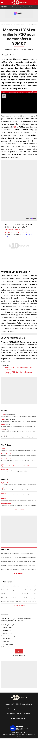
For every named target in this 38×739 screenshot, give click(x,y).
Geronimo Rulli (7, 630)
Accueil (3, 24)
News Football (19, 509)
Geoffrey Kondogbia (8, 625)
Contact (7, 704)
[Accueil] (19, 2)
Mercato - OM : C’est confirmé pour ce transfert (18, 368)
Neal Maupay (6, 638)
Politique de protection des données (18, 709)
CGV (17, 704)
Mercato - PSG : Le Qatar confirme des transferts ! (18, 373)
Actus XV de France (19, 606)
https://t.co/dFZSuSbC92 (14, 230)
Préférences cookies (18, 718)
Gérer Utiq (26, 714)
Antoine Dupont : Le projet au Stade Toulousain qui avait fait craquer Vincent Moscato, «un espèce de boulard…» (19, 7)
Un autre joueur (7, 647)
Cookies (18, 714)
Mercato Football (10, 24)
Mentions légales (26, 704)
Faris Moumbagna (8, 644)
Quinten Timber (7, 633)
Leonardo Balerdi (7, 627)
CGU (12, 704)
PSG (14, 127)
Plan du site (10, 714)
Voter (19, 651)
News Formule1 (19, 573)
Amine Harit (6, 641)
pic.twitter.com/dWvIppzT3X (16, 232)
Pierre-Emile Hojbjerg (9, 636)
